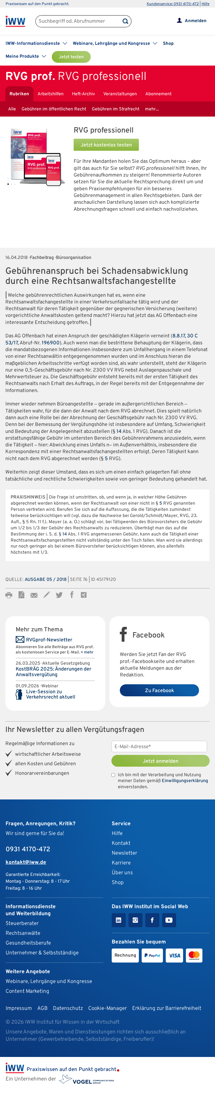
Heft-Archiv (83, 94)
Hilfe (205, 4)
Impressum (19, 1008)
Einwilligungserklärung (185, 781)
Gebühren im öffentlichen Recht (54, 109)
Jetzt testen (71, 57)
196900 (51, 343)
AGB (42, 1008)
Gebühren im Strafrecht (115, 109)
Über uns (122, 873)
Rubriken (19, 94)
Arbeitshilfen (51, 94)
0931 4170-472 (28, 849)
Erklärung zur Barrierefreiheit (166, 1008)
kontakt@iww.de (26, 862)
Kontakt (121, 843)
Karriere (121, 863)
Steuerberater (22, 923)
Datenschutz (68, 1008)
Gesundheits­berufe (28, 943)
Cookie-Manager (107, 1008)
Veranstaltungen (120, 94)
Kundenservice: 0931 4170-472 (173, 4)
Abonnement (158, 94)
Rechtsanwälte (23, 933)
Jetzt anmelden (160, 761)
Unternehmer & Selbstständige (42, 953)
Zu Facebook (159, 691)
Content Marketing (27, 991)
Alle (12, 109)
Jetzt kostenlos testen (106, 145)
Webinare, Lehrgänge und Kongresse (49, 981)
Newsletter (124, 853)
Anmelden (196, 21)
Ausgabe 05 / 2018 (46, 580)
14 (118, 431)
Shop (168, 44)
